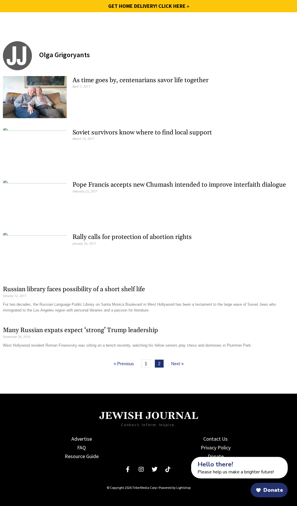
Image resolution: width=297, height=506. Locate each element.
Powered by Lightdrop (175, 487)
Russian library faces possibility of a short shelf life (74, 289)
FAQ (81, 447)
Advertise (81, 438)
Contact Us (215, 438)
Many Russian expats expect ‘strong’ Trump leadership (80, 330)
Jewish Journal (49, 23)
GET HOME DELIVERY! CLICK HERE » (148, 6)
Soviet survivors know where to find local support (142, 133)
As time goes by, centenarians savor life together (141, 80)
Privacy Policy (216, 447)
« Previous (124, 363)
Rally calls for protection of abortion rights (132, 237)
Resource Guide (82, 456)
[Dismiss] (185, 460)
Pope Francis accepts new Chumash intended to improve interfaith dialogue (179, 185)
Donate (216, 456)
